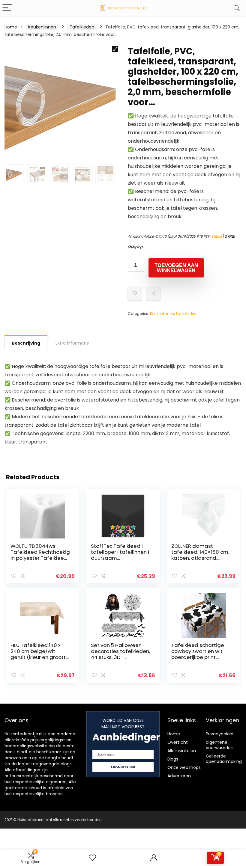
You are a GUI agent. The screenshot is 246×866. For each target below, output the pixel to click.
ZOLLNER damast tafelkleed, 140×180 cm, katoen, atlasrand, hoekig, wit (200, 555)
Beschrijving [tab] (26, 343)
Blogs (172, 759)
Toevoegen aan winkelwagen (176, 267)
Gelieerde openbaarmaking (224, 758)
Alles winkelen (181, 751)
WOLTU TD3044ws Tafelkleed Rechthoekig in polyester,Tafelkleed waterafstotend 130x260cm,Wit (40, 558)
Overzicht (177, 742)
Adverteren (179, 776)
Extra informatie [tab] (72, 343)
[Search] (237, 8)
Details (217, 236)
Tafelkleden (82, 27)
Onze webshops (184, 767)
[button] (115, 49)
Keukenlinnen (42, 27)
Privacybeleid (219, 734)
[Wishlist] (92, 858)
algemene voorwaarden (219, 745)
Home (10, 27)
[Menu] (7, 8)
